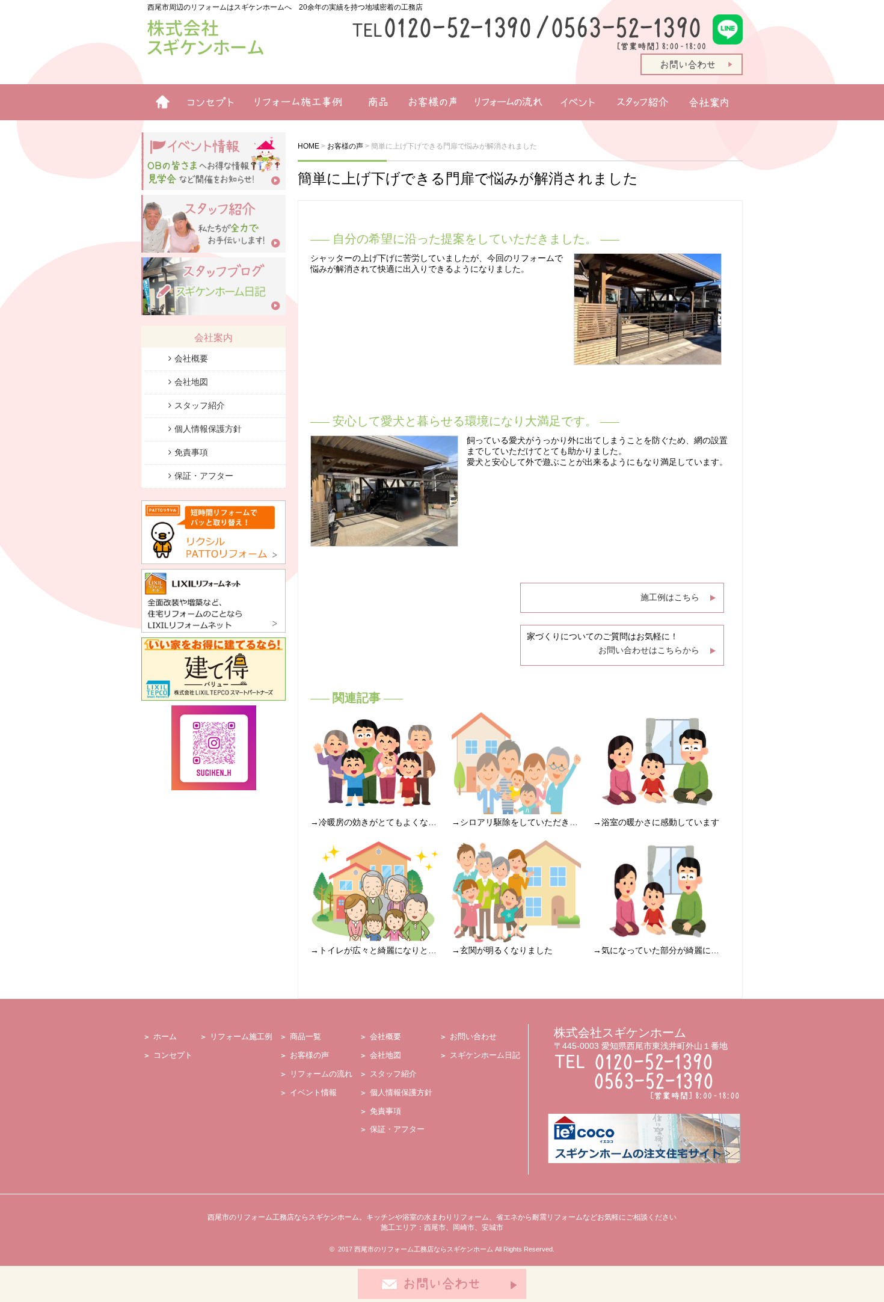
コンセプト (172, 1055)
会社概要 (191, 358)
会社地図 (191, 382)
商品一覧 (373, 102)
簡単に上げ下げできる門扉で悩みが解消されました (468, 178)
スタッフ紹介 (645, 102)
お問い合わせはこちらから (648, 650)
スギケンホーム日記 (485, 1055)
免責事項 (191, 452)
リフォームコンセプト (206, 102)
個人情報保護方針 (208, 429)
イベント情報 (577, 102)
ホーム (157, 102)
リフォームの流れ (505, 102)
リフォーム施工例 (295, 102)
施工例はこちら (669, 597)
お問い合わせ (473, 1036)
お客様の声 (428, 102)
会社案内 (713, 102)
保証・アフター (203, 476)
